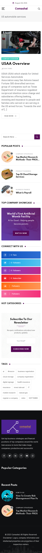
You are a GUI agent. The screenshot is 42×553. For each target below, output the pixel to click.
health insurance (23, 382)
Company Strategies (24, 154)
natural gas (23, 393)
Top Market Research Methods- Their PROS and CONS (27, 159)
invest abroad (19, 387)
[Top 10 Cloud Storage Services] (7, 174)
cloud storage (8, 377)
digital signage (8, 382)
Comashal (21, 8)
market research (9, 393)
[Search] (39, 8)
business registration (26, 371)
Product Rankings (23, 171)
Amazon (11, 371)
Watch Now (21, 233)
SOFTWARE (33, 398)
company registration (25, 377)
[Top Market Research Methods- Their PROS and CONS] (7, 157)
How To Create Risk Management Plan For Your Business (27, 498)
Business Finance (23, 189)
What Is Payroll (23, 193)
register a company (10, 398)
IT (29, 387)
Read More (8, 116)
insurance (6, 387)
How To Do (20, 492)
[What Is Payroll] (7, 191)
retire (23, 398)
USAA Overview (15, 64)
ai (3, 371)
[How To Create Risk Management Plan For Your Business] (7, 496)
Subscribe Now (21, 349)
